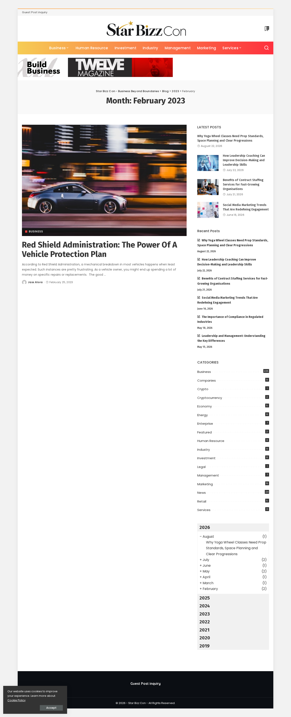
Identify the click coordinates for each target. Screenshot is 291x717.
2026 (204, 527)
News (201, 492)
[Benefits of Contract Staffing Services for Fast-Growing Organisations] (208, 187)
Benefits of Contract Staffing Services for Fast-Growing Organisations (243, 184)
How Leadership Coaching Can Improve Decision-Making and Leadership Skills (244, 160)
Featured (204, 432)
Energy (202, 415)
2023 (204, 614)
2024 (204, 606)
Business (36, 231)
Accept (51, 708)
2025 (204, 598)
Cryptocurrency (209, 397)
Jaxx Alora (35, 282)
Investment (206, 458)
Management (208, 475)
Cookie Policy (16, 700)
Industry (203, 449)
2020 (204, 638)
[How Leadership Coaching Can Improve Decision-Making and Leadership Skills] (208, 163)
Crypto (202, 389)
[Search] (266, 48)
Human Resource (210, 441)
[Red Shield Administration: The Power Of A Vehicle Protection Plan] (104, 180)
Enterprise (205, 423)
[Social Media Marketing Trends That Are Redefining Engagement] (208, 210)
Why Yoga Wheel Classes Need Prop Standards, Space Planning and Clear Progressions (236, 548)
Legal (201, 467)
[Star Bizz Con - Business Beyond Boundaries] (145, 28)
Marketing (205, 484)
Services (203, 510)
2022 (204, 622)
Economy (204, 406)
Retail (201, 501)
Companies (206, 380)
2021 (204, 630)
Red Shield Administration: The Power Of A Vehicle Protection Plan (99, 249)
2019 (204, 646)
